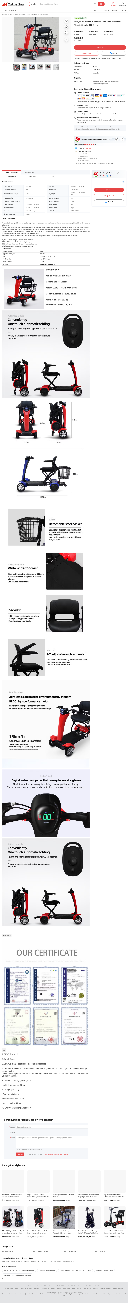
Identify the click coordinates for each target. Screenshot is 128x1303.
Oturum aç (122, 5)
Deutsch (59, 1288)
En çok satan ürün (7, 1251)
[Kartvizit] (123, 181)
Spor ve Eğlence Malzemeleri (17, 14)
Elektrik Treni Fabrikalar (11, 1270)
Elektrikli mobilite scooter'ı (41, 1251)
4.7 (101, 176)
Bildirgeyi (39, 1286)
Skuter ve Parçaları (32, 14)
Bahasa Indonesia (118, 1288)
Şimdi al (100, 47)
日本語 (84, 1288)
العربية (73, 1288)
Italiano (53, 1288)
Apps (114, 10)
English (16, 1288)
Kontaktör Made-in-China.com (76, 1286)
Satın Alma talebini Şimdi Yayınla (56, 1154)
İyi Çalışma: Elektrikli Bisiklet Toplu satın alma (17, 1275)
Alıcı (95, 10)
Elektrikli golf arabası (70, 1251)
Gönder (20, 1154)
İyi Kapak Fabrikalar (28, 1270)
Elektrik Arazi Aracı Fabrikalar (69, 1270)
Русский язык (45, 1288)
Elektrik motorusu (100, 1251)
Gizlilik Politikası (61, 1286)
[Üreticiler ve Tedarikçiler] (13, 4)
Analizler (97, 1286)
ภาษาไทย (95, 1288)
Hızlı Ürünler (89, 1286)
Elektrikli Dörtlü (86, 1270)
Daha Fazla (5, 1279)
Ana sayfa (5, 14)
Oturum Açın (110, 163)
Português (29, 1288)
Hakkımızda (31, 1286)
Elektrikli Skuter (44, 14)
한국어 (79, 1288)
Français (36, 1288)
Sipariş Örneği (116, 58)
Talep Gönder (86, 53)
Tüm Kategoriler (9, 10)
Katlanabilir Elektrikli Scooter (104, 1270)
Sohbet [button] (114, 53)
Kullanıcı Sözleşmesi (49, 1286)
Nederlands (66, 1288)
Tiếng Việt (108, 1288)
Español (22, 1288)
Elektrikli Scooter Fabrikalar (47, 1270)
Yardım (105, 10)
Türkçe (102, 1288)
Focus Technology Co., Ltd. (63, 1292)
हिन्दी (89, 1288)
